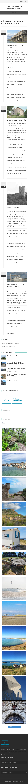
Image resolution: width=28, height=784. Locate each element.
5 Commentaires (23, 100)
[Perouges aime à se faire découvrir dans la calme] (14, 712)
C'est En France (14, 6)
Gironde (15, 71)
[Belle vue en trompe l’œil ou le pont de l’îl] (14, 613)
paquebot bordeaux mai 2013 (16, 323)
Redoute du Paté (12, 355)
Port (19, 330)
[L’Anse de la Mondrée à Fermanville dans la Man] (14, 638)
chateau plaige (10, 154)
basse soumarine (20, 84)
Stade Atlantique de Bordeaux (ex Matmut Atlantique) (16, 369)
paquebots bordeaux (12, 330)
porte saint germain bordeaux (14, 167)
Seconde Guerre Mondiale (19, 74)
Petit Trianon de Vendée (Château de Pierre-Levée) (15, 363)
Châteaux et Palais (17, 230)
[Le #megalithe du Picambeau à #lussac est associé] (14, 439)
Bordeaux (9, 87)
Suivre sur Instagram (15, 726)
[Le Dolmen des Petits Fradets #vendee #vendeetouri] (14, 564)
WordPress (20, 781)
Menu (21, 1)
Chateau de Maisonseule (16, 120)
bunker (14, 87)
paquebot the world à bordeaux (14, 326)
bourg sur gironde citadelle (19, 150)
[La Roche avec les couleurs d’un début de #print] (14, 514)
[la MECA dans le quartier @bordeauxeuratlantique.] (14, 688)
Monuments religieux (15, 233)
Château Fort (21, 144)
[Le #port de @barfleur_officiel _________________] (14, 464)
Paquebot (9, 320)
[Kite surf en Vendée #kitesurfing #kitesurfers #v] (14, 588)
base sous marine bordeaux (16, 236)
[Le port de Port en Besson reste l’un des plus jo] (14, 663)
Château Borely (12, 380)
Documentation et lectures (8, 346)
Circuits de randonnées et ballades (10, 343)
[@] (6, 424)
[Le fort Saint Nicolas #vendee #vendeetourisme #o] (14, 489)
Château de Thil (13, 208)
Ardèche (15, 144)
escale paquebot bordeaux (18, 317)
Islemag (7, 781)
